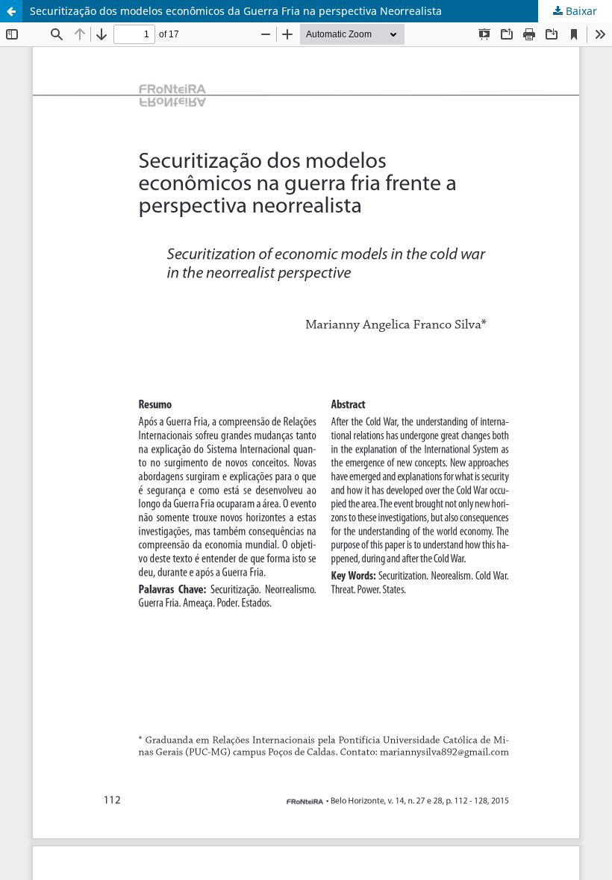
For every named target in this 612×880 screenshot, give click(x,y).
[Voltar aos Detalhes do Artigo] (11, 11)
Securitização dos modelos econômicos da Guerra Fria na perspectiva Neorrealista (236, 11)
